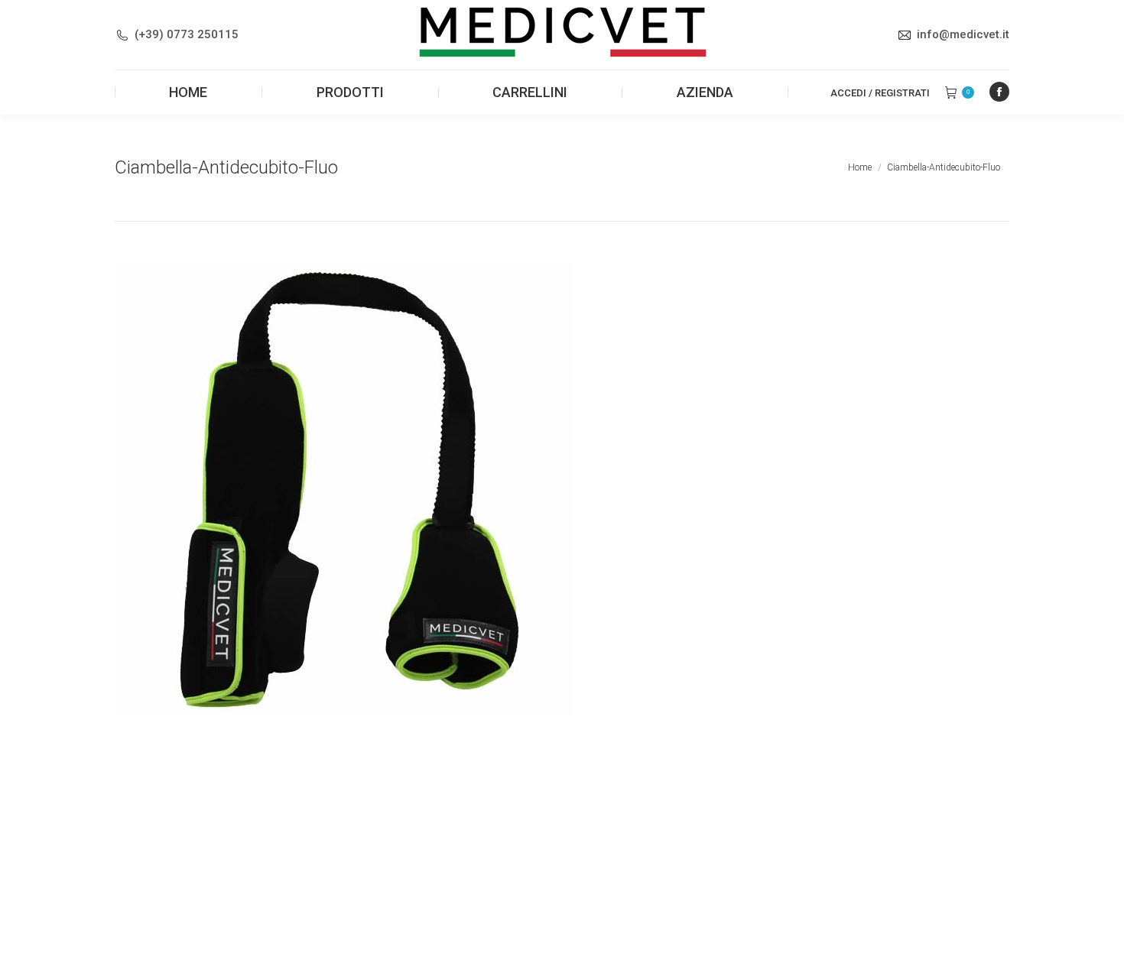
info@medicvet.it (963, 34)
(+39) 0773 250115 (187, 34)
